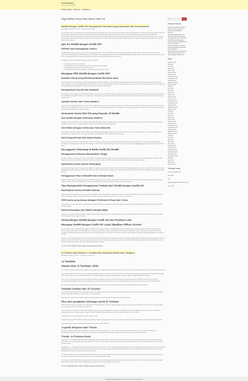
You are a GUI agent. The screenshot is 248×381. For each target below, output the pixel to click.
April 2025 (171, 93)
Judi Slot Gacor (73, 366)
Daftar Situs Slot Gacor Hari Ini (92, 245)
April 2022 (171, 160)
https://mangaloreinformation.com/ (178, 182)
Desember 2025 (172, 76)
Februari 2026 (172, 72)
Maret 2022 (171, 162)
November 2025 (172, 78)
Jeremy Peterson (90, 29)
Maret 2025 (171, 95)
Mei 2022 (170, 158)
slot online (171, 175)
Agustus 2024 (172, 109)
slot (169, 179)
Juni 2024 (171, 113)
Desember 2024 (173, 101)
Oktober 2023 (172, 129)
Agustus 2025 (172, 84)
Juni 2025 (171, 88)
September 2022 (173, 156)
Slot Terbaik (72, 245)
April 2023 (171, 141)
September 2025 (173, 82)
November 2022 (173, 152)
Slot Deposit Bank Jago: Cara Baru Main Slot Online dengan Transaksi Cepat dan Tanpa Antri (177, 36)
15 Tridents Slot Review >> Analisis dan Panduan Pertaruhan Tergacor (98, 253)
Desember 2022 (173, 150)
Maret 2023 (171, 143)
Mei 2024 (170, 115)
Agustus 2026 (172, 62)
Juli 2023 (170, 135)
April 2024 (171, 117)
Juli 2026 (170, 64)
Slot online (171, 186)
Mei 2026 (170, 66)
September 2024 (173, 107)
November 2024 (173, 103)
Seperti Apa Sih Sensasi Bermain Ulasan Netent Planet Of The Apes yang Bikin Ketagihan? (177, 52)
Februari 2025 (172, 97)
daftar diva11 (139, 143)
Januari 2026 (171, 74)
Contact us (86, 9)
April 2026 (171, 68)
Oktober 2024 (172, 105)
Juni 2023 (171, 137)
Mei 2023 (170, 139)
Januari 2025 (171, 99)
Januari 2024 (172, 123)
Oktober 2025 (172, 80)
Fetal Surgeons (67, 3)
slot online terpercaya (174, 172)
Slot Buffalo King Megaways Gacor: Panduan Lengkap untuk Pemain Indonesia (177, 41)
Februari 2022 (172, 164)
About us (76, 9)
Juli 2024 (170, 111)
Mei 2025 (170, 90)
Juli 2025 (170, 86)
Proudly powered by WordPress (113, 379)
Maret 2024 (171, 119)
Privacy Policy (66, 9)
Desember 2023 (173, 125)
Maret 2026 (171, 70)
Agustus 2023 (172, 133)
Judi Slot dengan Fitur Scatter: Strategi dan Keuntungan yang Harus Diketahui (177, 47)
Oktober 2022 (172, 154)
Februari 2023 (172, 146)
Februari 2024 (172, 121)
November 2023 (173, 127)
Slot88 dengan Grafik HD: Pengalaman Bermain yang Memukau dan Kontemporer (105, 26)
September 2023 (173, 131)
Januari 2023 (172, 148)
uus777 (63, 349)
